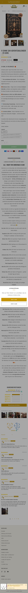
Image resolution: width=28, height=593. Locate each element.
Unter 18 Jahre (14, 303)
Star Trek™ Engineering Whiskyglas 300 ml (14, 584)
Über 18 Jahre (14, 299)
